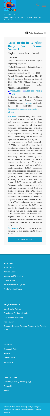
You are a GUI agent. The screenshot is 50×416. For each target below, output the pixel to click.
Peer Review (8, 322)
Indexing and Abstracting (13, 276)
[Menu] (42, 5)
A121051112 (9, 14)
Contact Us (8, 386)
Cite (13, 94)
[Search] (36, 5)
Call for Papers (9, 281)
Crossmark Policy (10, 349)
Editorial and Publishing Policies (16, 313)
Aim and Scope (10, 272)
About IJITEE (9, 267)
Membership (8, 362)
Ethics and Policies (33, 91)
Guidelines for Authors (12, 309)
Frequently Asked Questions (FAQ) (17, 382)
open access (28, 103)
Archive (7, 353)
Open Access (15, 91)
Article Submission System (14, 285)
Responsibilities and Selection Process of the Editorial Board (25, 327)
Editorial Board (9, 358)
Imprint (6, 390)
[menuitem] (36, 5)
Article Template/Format (13, 289)
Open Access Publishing (13, 317)
